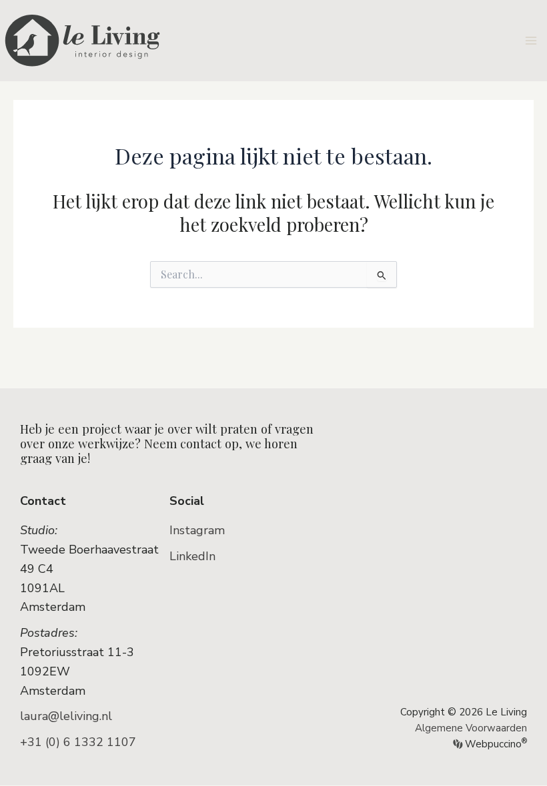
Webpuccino (494, 744)
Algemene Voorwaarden (471, 728)
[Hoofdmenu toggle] (531, 40)
